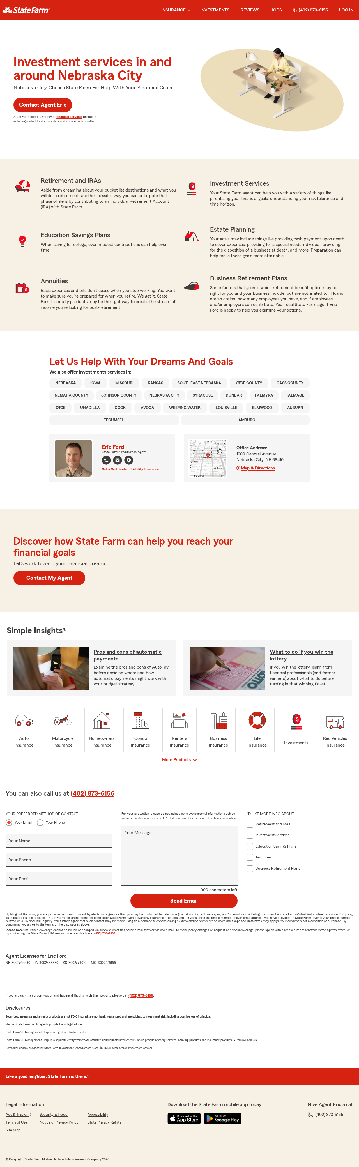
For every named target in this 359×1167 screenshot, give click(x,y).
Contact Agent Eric (42, 105)
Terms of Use (16, 1122)
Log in (346, 10)
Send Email (184, 901)
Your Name (19, 841)
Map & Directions (258, 468)
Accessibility (98, 1115)
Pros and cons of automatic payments (128, 655)
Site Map (13, 1130)
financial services (69, 116)
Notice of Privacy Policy (59, 1122)
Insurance (173, 10)
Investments (214, 10)
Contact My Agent (49, 578)
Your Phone (55, 823)
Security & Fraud (54, 1115)
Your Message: (138, 832)
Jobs (276, 10)
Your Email (23, 823)
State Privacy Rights (104, 1122)
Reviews (250, 10)
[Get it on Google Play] (222, 1118)
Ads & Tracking (18, 1115)
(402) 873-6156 (313, 10)
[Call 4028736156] (106, 460)
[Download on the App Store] (184, 1118)
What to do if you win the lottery (301, 655)
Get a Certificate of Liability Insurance (130, 469)
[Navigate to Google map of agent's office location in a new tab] (128, 460)
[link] (26, 10)
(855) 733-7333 (104, 933)
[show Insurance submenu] (188, 10)
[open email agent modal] (117, 461)
